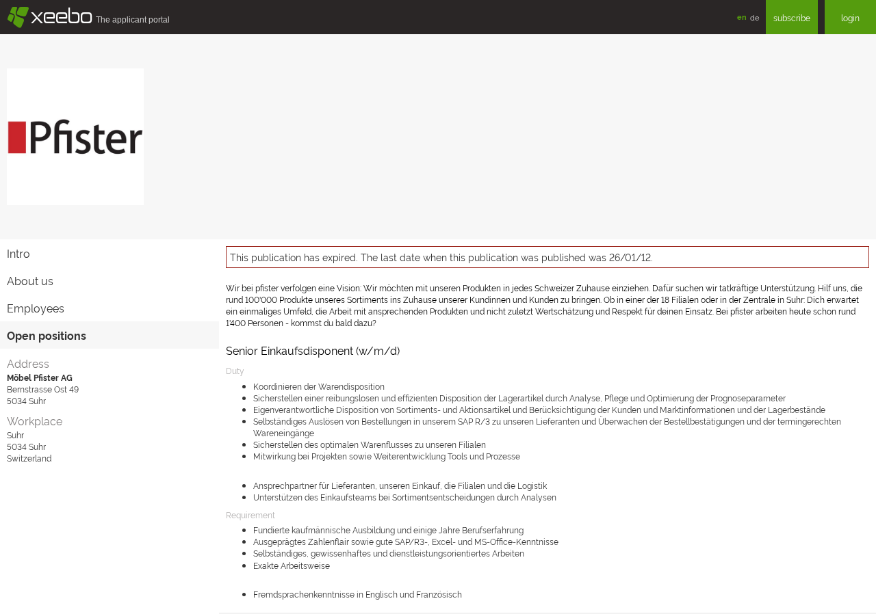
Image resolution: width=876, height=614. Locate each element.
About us (30, 280)
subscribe (791, 17)
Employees (35, 307)
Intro (18, 253)
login (850, 17)
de (754, 17)
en (742, 17)
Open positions (46, 335)
